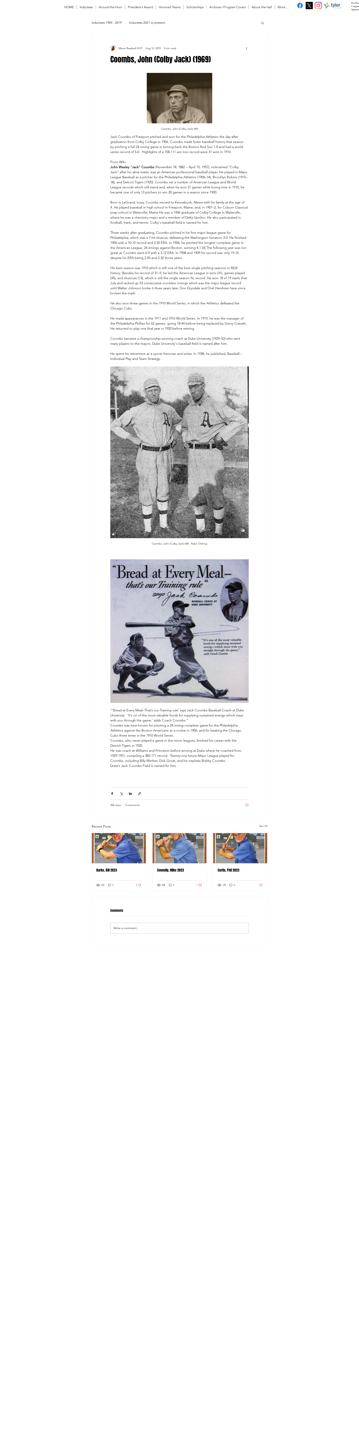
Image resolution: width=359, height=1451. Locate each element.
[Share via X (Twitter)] (121, 793)
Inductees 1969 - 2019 (107, 22)
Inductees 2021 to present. (147, 22)
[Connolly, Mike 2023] (180, 848)
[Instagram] (318, 5)
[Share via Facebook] (112, 793)
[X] (309, 5)
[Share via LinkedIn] (130, 793)
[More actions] (246, 48)
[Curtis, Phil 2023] (240, 848)
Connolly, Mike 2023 (170, 870)
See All (263, 826)
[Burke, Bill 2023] (119, 848)
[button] (262, 22)
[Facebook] (300, 5)
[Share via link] (139, 793)
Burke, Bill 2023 (106, 870)
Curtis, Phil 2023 (228, 870)
